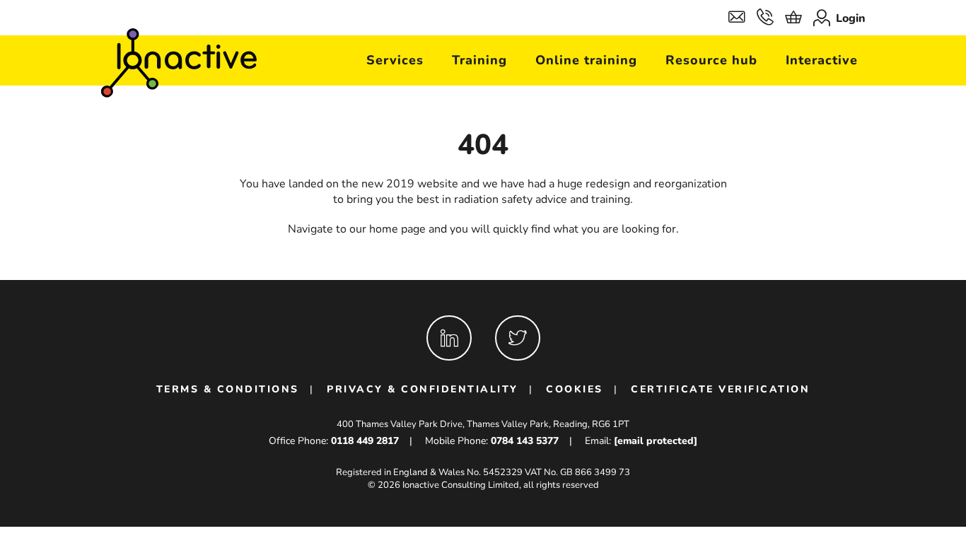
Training (479, 60)
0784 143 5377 (525, 441)
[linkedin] (449, 338)
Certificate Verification (720, 389)
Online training (586, 60)
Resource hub (711, 60)
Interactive (822, 60)
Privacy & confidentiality (422, 389)
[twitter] (517, 338)
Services (395, 60)
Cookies (574, 389)
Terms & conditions (227, 389)
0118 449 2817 (365, 441)
